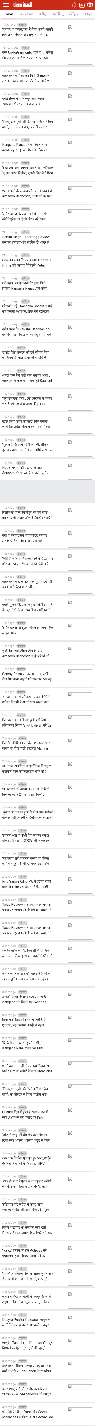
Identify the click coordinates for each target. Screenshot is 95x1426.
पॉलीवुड (43, 14)
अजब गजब (26, 14)
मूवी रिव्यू (58, 14)
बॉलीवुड (73, 14)
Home (9, 14)
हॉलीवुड (88, 14)
